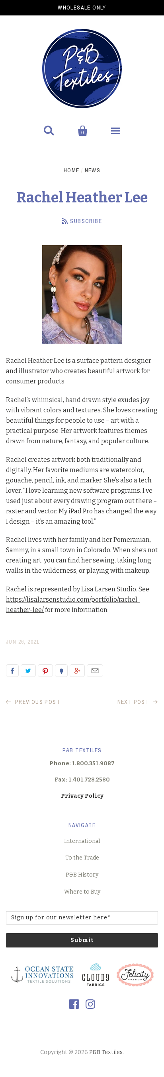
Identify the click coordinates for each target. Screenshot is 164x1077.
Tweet (28, 670)
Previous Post (36, 701)
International (82, 841)
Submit (82, 940)
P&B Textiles (106, 1052)
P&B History (82, 874)
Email (95, 670)
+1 (77, 670)
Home (72, 170)
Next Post (134, 701)
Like (12, 670)
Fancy (61, 670)
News (93, 170)
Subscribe (86, 221)
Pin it (45, 670)
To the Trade (82, 857)
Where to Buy (82, 891)
